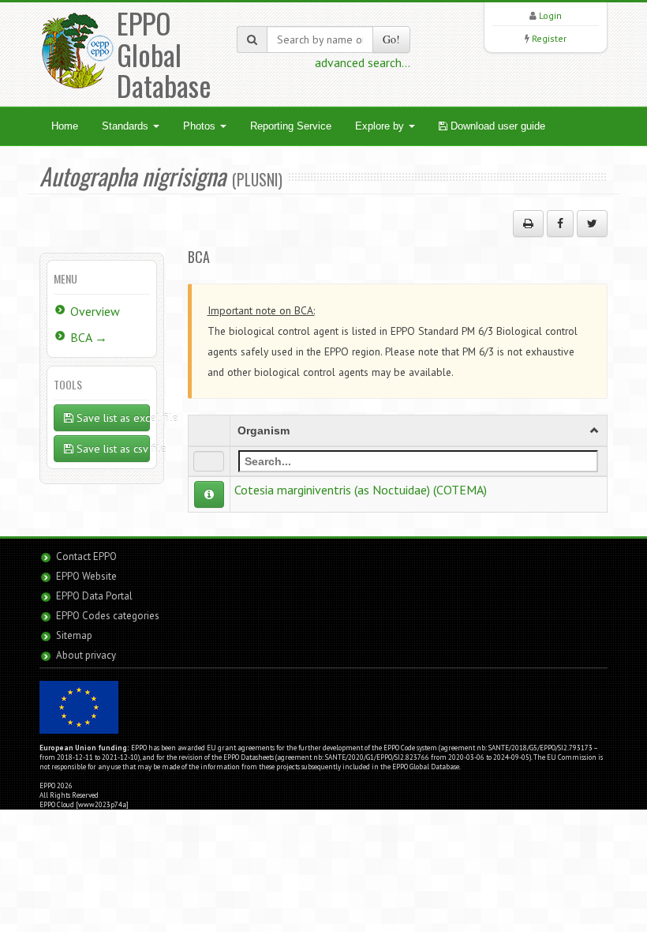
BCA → (88, 337)
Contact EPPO (86, 556)
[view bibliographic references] (209, 494)
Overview (95, 311)
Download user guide (496, 126)
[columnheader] (418, 430)
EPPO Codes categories (107, 615)
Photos (201, 126)
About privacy (86, 655)
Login (550, 15)
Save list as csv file (111, 449)
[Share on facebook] (560, 223)
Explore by (381, 126)
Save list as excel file (111, 418)
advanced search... (362, 62)
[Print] (528, 223)
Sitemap (74, 635)
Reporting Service (290, 126)
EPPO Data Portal (94, 596)
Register (549, 38)
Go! (391, 39)
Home (64, 126)
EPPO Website (86, 576)
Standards (126, 126)
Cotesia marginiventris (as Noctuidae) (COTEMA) (360, 490)
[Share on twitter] (592, 223)
